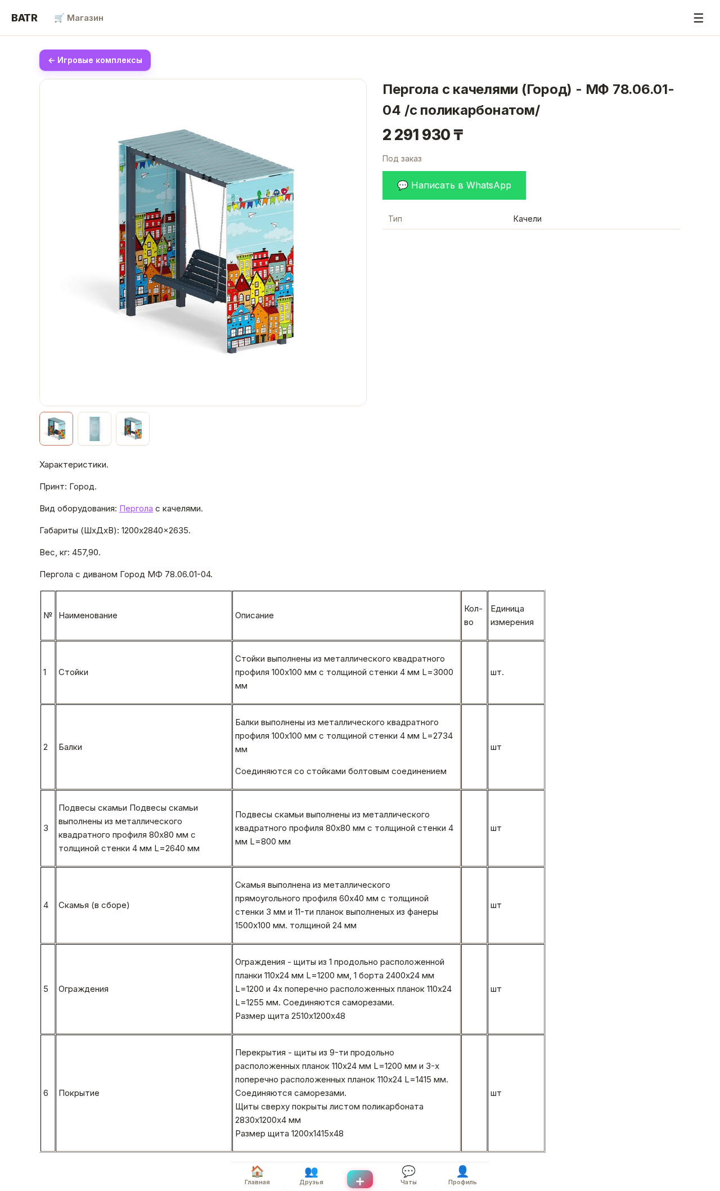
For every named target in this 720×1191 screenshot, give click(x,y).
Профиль (462, 1175)
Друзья (311, 1175)
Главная (257, 1175)
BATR (24, 18)
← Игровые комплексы (95, 60)
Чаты (408, 1175)
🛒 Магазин (79, 17)
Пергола (136, 508)
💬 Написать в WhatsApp (454, 185)
